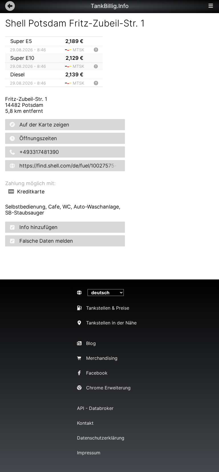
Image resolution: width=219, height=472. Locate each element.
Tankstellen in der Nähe (111, 323)
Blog (91, 343)
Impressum (88, 452)
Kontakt (85, 423)
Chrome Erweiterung (108, 388)
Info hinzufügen (38, 227)
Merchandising (101, 358)
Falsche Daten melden (46, 241)
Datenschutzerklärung (100, 438)
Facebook (97, 373)
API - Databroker (95, 408)
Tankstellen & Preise (107, 308)
